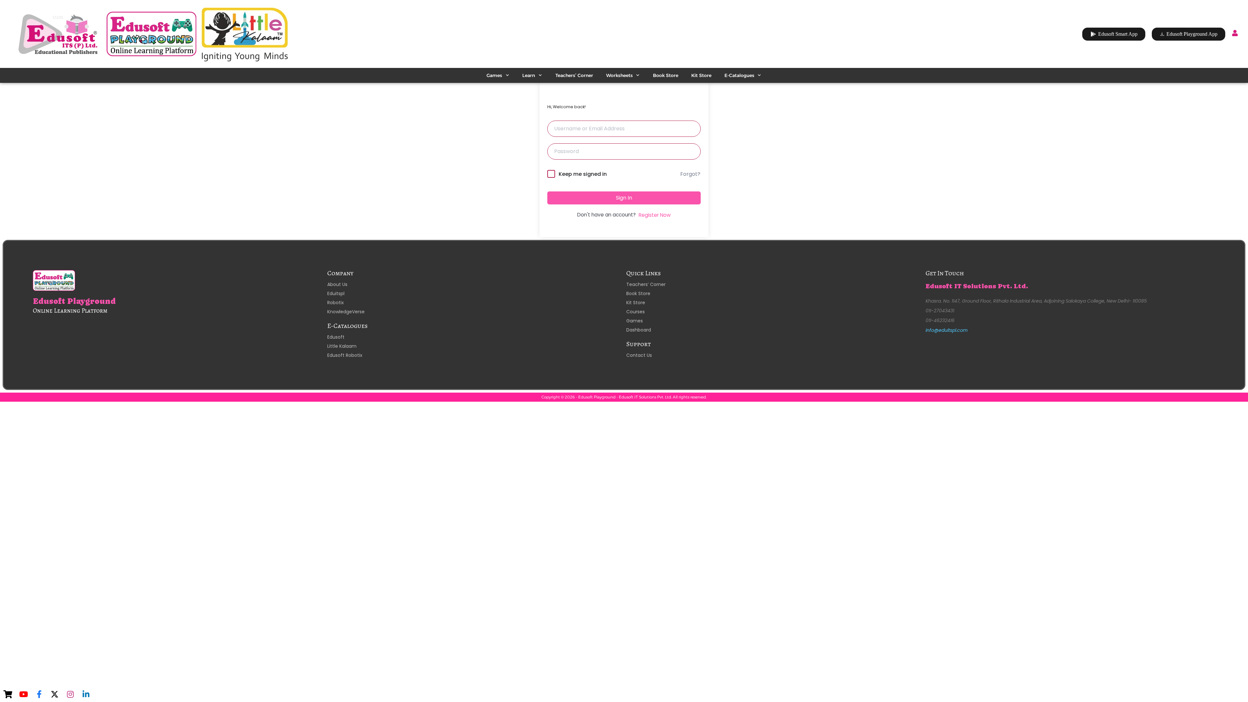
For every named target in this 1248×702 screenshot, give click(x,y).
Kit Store (701, 75)
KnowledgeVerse (346, 311)
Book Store (665, 75)
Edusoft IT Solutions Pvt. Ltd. (977, 286)
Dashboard (638, 330)
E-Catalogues (739, 75)
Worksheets (619, 75)
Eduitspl (335, 293)
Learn (528, 75)
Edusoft (335, 337)
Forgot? (690, 174)
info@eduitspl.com (947, 330)
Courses (635, 311)
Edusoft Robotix (344, 355)
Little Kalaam (342, 346)
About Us (337, 284)
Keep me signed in (583, 174)
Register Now (655, 215)
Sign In (624, 198)
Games (494, 75)
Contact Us (639, 355)
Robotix (335, 302)
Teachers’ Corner (574, 75)
